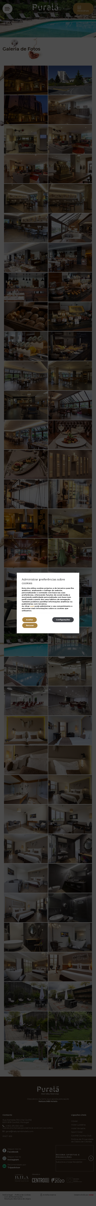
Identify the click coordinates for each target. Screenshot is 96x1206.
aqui (32, 606)
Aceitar (29, 620)
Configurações (63, 620)
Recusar (30, 625)
